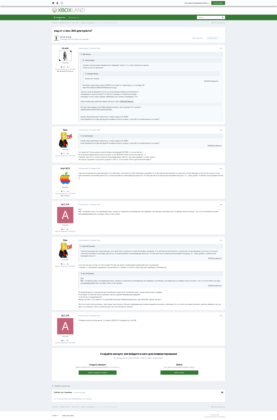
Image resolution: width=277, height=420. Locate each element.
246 (63, 67)
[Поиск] (222, 17)
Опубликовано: (89, 48)
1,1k (63, 191)
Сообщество (60, 17)
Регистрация (218, 3)
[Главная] (53, 3)
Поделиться (198, 38)
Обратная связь (68, 415)
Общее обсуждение (81, 39)
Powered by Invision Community (215, 417)
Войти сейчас (179, 372)
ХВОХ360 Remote (126, 101)
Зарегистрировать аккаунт (97, 372)
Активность (75, 17)
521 (63, 154)
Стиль (54, 415)
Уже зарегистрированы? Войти (196, 3)
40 (64, 229)
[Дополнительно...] (221, 48)
